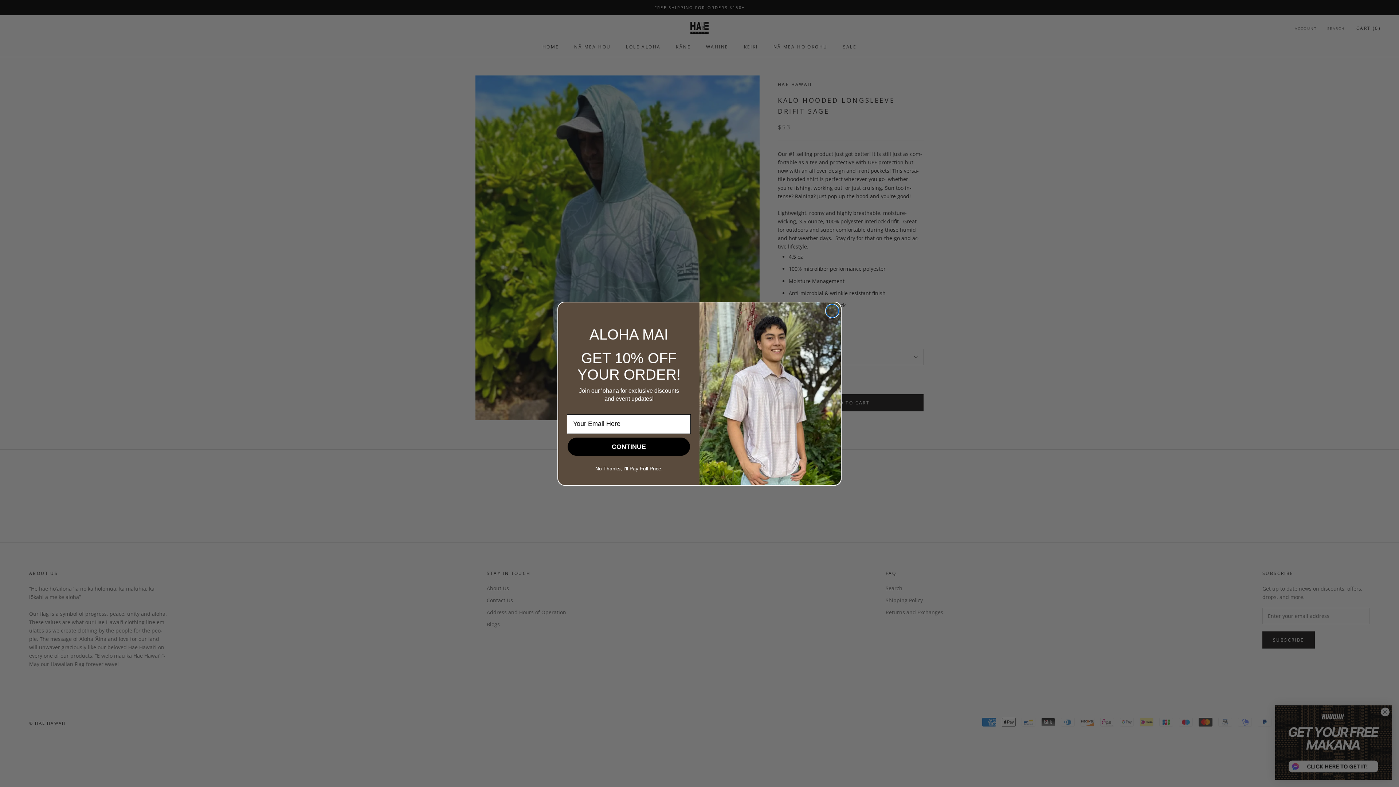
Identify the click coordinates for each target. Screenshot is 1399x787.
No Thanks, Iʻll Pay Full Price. (629, 468)
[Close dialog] (832, 311)
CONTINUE (629, 446)
